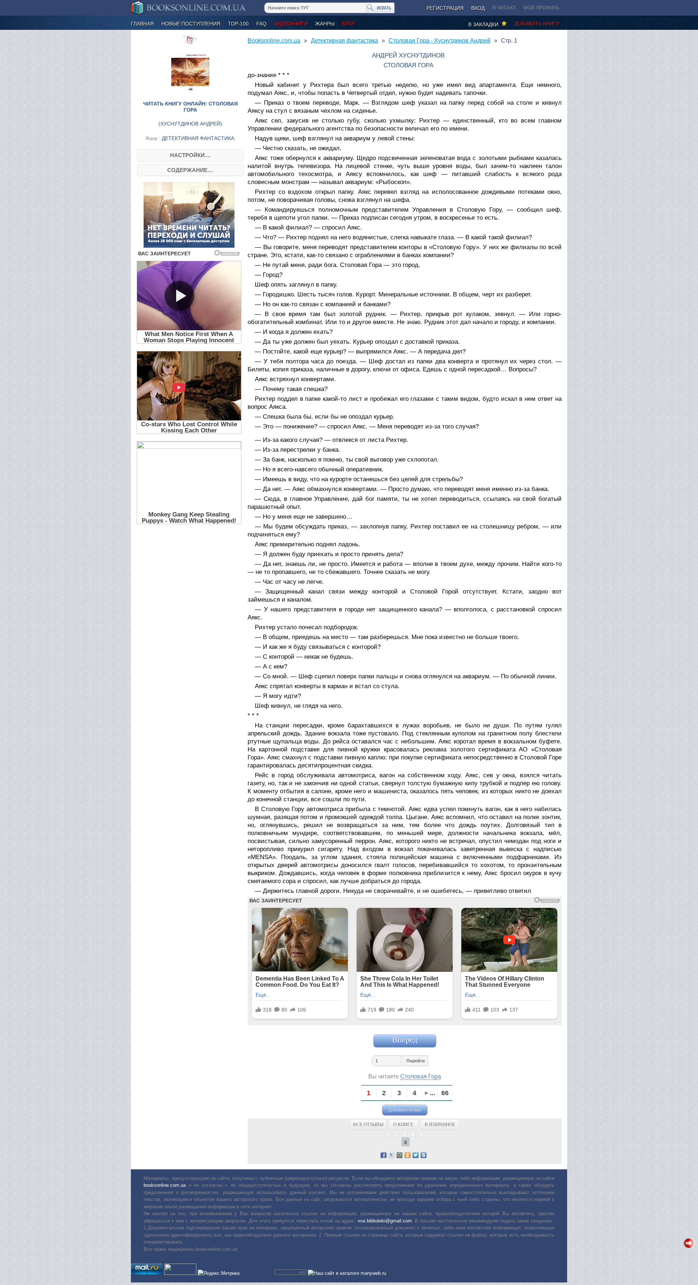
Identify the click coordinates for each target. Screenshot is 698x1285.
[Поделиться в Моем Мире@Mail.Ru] (399, 1155)
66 (445, 1093)
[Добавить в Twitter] (415, 1155)
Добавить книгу (536, 24)
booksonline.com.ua (165, 1185)
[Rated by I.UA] (180, 1273)
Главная (142, 24)
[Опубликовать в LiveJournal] (391, 1155)
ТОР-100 (238, 24)
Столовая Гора (420, 1076)
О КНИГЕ (403, 1124)
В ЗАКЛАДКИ (484, 24)
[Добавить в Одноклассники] (407, 1155)
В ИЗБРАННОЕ (440, 1124)
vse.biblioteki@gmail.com (385, 1221)
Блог (349, 24)
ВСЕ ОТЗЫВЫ (368, 1124)
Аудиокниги (291, 24)
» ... (429, 1093)
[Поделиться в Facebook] (383, 1155)
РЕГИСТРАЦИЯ (445, 8)
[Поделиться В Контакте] (423, 1155)
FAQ (261, 24)
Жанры (324, 24)
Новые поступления (190, 24)
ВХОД (478, 8)
